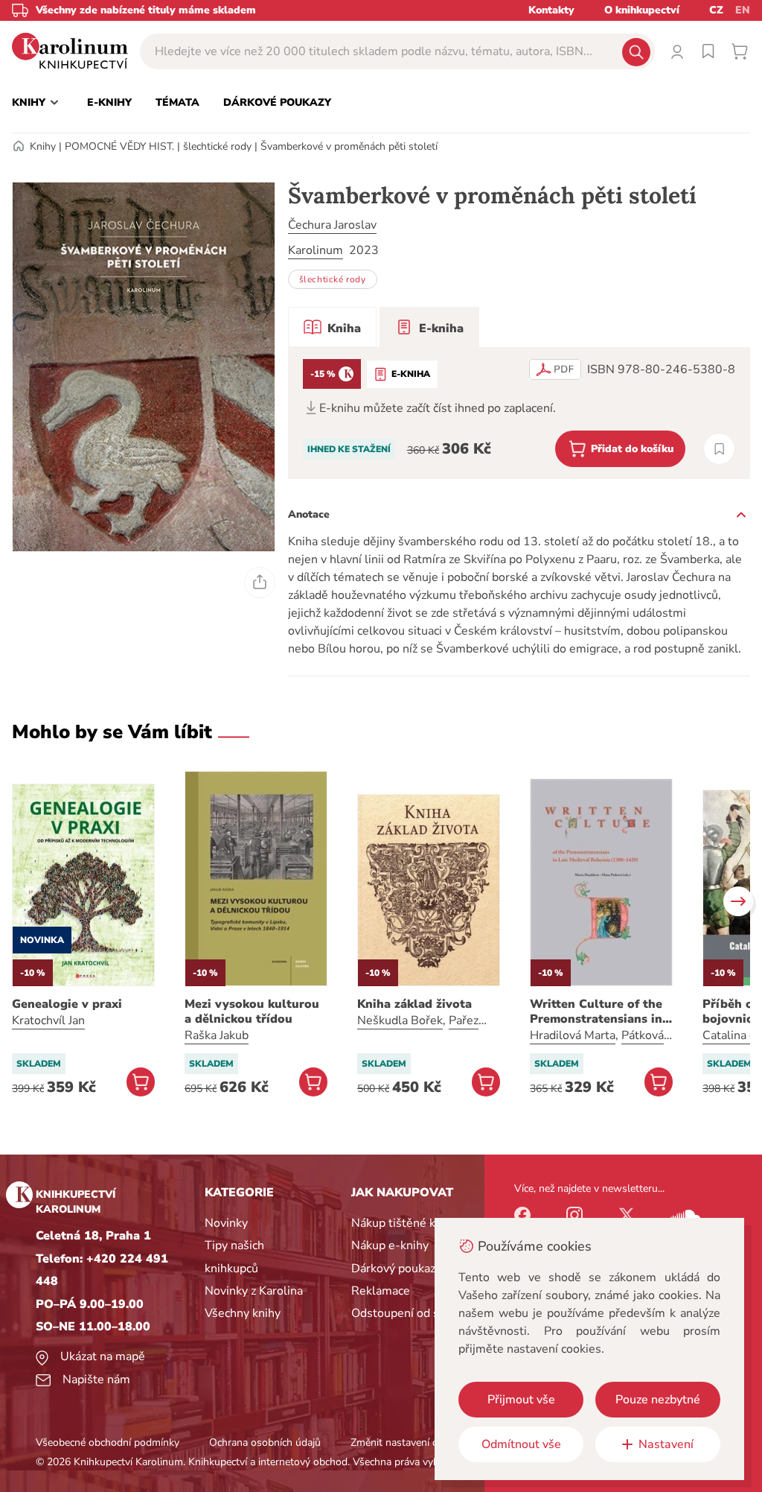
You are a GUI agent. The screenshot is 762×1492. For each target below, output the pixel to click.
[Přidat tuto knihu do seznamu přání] (719, 449)
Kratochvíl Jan (48, 1020)
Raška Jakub (217, 1035)
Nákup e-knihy (390, 1245)
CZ (716, 10)
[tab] (332, 327)
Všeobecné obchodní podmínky (107, 1442)
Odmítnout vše (521, 1444)
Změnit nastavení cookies (408, 1442)
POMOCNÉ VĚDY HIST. (119, 146)
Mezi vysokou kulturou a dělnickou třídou (252, 1011)
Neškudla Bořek (400, 1020)
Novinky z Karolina (254, 1291)
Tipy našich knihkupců (234, 1256)
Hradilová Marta (572, 1035)
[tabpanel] (519, 413)
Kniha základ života (414, 1004)
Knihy (43, 146)
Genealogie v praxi (67, 1004)
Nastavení (666, 1444)
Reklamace (380, 1291)
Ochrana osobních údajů (265, 1442)
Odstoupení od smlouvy (414, 1313)
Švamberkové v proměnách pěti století (349, 146)
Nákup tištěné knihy (404, 1223)
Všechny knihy (243, 1313)
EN (742, 10)
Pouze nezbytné (657, 1399)
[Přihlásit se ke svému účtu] (677, 51)
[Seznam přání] (708, 51)
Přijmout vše (521, 1399)
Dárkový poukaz (393, 1268)
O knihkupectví (641, 10)
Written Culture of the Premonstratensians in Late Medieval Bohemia (598, 1011)
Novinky (226, 1223)
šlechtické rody (217, 146)
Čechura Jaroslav (332, 225)
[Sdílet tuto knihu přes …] (259, 582)
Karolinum (315, 250)
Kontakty (551, 10)
